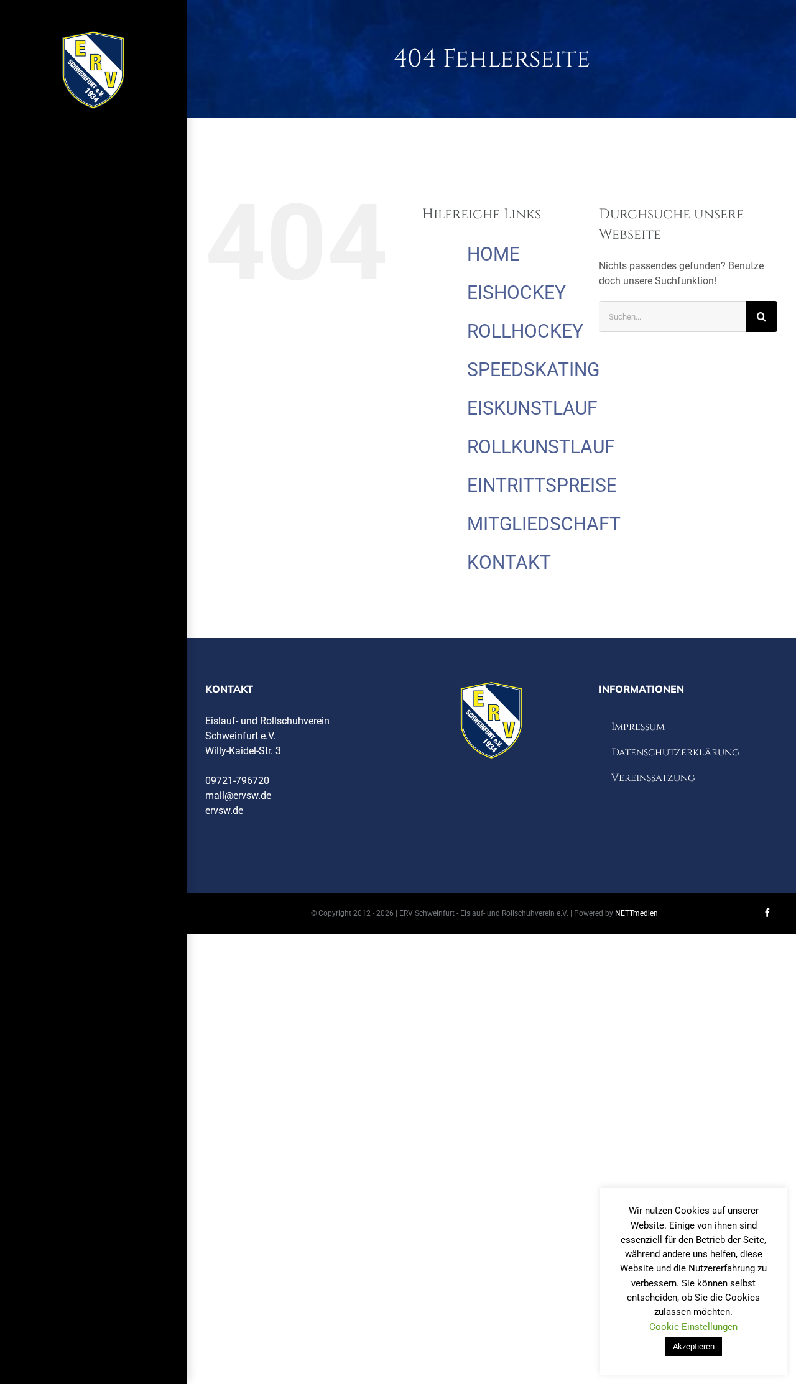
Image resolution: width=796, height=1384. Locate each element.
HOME (493, 254)
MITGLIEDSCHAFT (544, 524)
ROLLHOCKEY (525, 331)
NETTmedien (636, 913)
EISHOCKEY (516, 292)
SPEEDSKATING (533, 370)
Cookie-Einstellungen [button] (693, 1326)
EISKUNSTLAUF (532, 408)
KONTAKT (509, 562)
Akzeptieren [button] (694, 1346)
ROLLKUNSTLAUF (541, 447)
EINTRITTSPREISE (542, 485)
